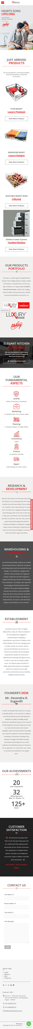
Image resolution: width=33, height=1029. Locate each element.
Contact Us (7, 978)
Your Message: (9, 921)
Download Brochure (17, 361)
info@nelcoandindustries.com (13, 1011)
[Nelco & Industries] (15, 2)
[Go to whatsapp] (29, 1023)
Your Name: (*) (9, 894)
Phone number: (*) (10, 903)
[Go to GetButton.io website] (29, 1027)
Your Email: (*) (8, 912)
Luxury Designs (16, 155)
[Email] (4, 985)
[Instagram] (11, 985)
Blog (5, 976)
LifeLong (16, 199)
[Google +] (9, 985)
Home (6, 972)
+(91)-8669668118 (10, 1007)
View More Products (16, 119)
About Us (7, 974)
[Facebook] (6, 985)
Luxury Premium (16, 111)
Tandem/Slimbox (16, 242)
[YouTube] (13, 985)
